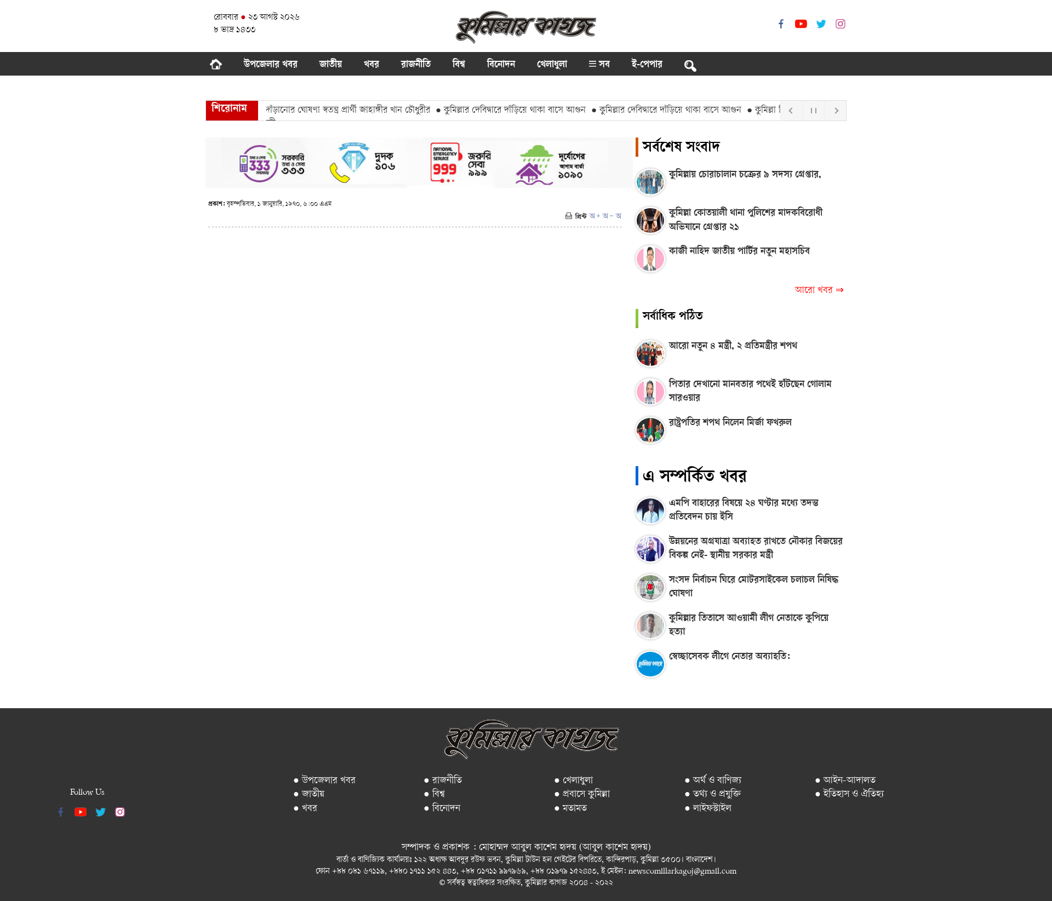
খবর (371, 65)
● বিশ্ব (434, 794)
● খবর (305, 809)
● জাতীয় (308, 794)
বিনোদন (501, 65)
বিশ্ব (459, 65)
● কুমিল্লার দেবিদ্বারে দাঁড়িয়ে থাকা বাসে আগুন (495, 111)
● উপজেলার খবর (324, 781)
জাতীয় (330, 65)
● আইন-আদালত (845, 781)
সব (603, 65)
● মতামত (570, 809)
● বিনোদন (442, 809)
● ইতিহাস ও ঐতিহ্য (849, 794)
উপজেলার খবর (271, 65)
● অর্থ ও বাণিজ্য (712, 781)
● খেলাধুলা (573, 781)
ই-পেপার (647, 65)
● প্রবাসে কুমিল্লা (582, 794)
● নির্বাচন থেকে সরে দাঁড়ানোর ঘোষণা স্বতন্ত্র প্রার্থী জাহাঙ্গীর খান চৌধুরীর (296, 111)
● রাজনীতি (443, 781)
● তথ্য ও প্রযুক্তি (712, 794)
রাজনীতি (416, 65)
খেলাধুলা (552, 65)
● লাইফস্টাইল (707, 809)
